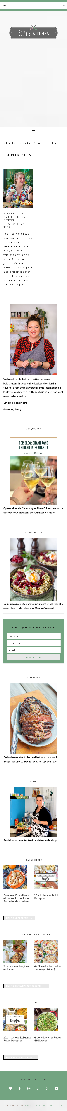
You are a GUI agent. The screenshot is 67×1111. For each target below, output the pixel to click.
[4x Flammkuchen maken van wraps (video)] (46, 962)
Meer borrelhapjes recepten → (26, 986)
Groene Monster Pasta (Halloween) (47, 1039)
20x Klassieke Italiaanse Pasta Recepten (17, 1039)
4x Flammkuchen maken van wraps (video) (48, 968)
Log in (59, 1105)
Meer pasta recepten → (20, 1057)
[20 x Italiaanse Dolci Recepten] (49, 877)
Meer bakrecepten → (19, 918)
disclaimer (48, 1105)
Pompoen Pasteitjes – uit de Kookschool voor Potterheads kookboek (16, 898)
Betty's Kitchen (33, 32)
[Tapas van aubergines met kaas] (15, 962)
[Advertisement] (33, 92)
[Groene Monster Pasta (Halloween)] (49, 1020)
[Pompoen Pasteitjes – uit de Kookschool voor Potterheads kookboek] (18, 877)
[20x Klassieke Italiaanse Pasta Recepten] (18, 1020)
